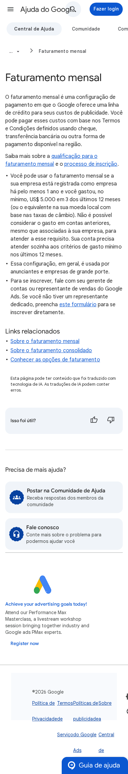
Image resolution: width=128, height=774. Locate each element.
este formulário (77, 304)
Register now (25, 643)
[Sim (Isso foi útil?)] (93, 421)
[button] (10, 9)
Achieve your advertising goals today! (46, 604)
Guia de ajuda (99, 765)
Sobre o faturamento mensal (45, 341)
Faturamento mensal (63, 51)
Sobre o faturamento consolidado (51, 350)
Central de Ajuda (34, 29)
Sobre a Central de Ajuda (106, 734)
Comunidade (86, 29)
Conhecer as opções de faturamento (55, 359)
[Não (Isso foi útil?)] (110, 421)
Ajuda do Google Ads (49, 9)
